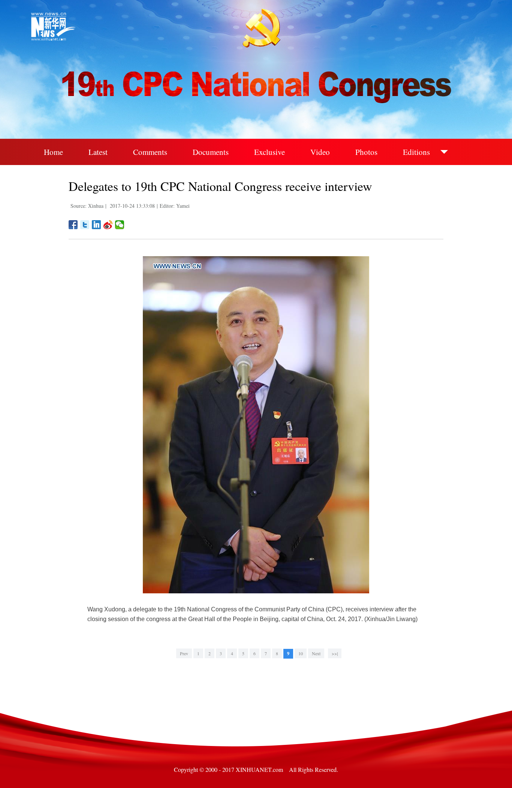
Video (320, 152)
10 (300, 653)
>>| (335, 653)
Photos (366, 152)
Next (316, 653)
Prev (184, 653)
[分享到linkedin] (96, 224)
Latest (98, 152)
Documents (211, 152)
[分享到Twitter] (85, 224)
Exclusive (269, 152)
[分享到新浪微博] (108, 224)
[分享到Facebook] (73, 224)
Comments (150, 152)
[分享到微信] (119, 224)
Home (53, 152)
